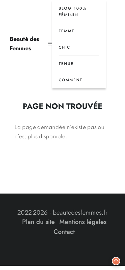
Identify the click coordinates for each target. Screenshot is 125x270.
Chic (64, 47)
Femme (67, 31)
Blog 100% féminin (73, 11)
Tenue (66, 64)
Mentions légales (82, 221)
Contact (64, 231)
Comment (70, 80)
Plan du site (38, 221)
